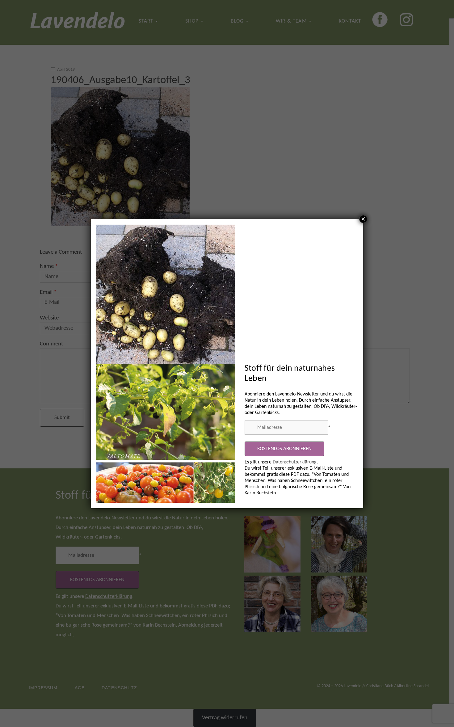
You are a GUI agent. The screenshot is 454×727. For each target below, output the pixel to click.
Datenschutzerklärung (295, 462)
